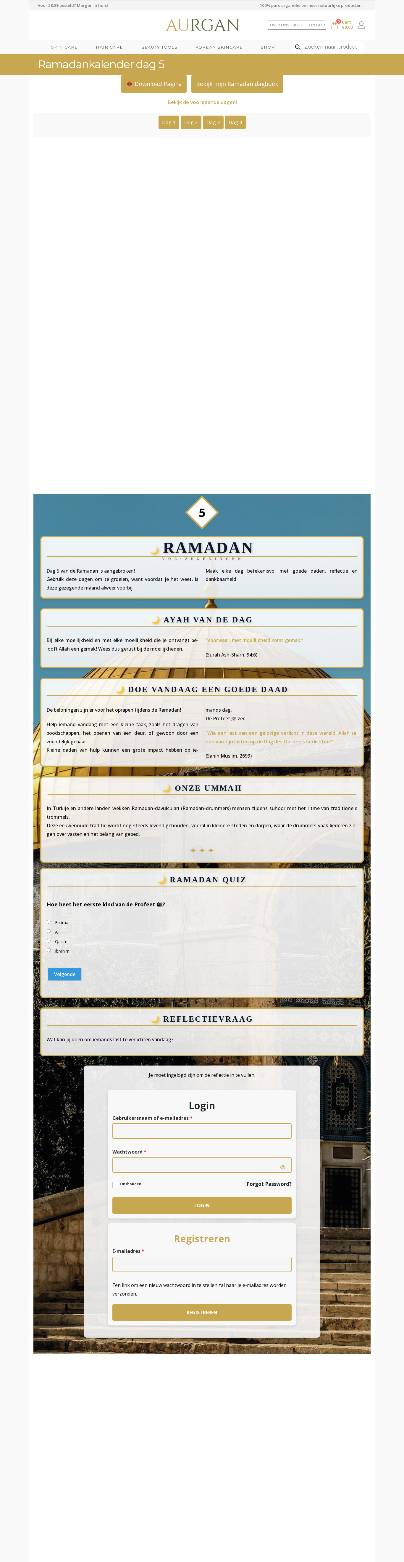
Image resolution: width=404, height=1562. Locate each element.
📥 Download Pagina (154, 84)
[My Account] (361, 24)
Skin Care (64, 47)
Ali (57, 932)
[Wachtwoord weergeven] (283, 1167)
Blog (298, 25)
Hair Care (109, 47)
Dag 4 (235, 122)
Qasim (61, 941)
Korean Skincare (219, 47)
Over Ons (280, 25)
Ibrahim (62, 951)
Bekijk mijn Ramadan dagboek (237, 84)
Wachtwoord (134, 1152)
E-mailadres (133, 1252)
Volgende (64, 974)
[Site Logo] (202, 25)
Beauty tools (159, 47)
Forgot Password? (269, 1184)
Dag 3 (213, 122)
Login (202, 1205)
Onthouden (130, 1183)
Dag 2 (191, 122)
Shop (268, 47)
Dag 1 (169, 122)
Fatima (61, 922)
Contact (316, 25)
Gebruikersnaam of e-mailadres (157, 1118)
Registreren (202, 1312)
